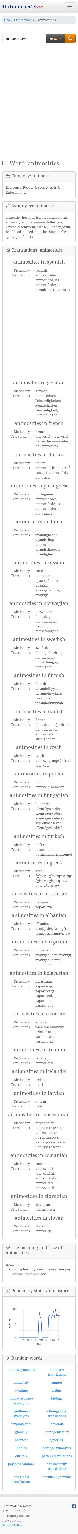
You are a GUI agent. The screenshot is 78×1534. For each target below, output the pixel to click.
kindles (21, 1448)
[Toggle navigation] (69, 6)
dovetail (57, 1424)
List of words (24, 20)
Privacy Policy (12, 1525)
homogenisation (57, 1432)
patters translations (57, 1456)
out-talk (21, 1456)
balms (56, 1390)
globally (21, 1432)
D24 (7, 20)
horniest (21, 1440)
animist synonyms (21, 1369)
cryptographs (21, 1424)
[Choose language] (55, 38)
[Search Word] (70, 38)
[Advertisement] (39, 98)
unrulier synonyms (56, 1477)
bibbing (57, 1398)
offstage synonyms (57, 1448)
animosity (21, 1382)
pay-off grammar (21, 1464)
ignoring (57, 1440)
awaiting (21, 1390)
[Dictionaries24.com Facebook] (74, 1506)
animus (56, 1382)
